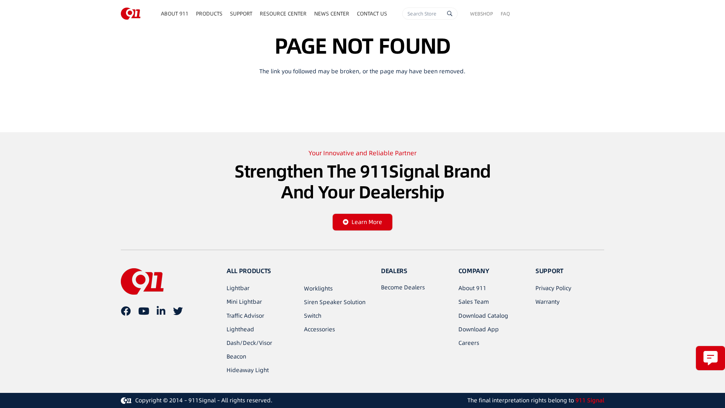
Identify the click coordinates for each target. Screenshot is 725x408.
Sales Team (473, 302)
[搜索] (449, 13)
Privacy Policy (553, 288)
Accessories (319, 329)
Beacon (236, 356)
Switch (312, 316)
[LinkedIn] (161, 311)
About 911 (472, 288)
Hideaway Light (248, 370)
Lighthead (240, 329)
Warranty (547, 302)
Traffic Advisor (245, 316)
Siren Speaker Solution (335, 302)
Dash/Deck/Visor (249, 343)
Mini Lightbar (244, 302)
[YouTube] (143, 311)
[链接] (130, 14)
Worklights (318, 288)
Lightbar (238, 288)
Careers (468, 343)
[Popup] (710, 358)
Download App (478, 329)
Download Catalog (483, 316)
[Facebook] (126, 311)
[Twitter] (178, 311)
